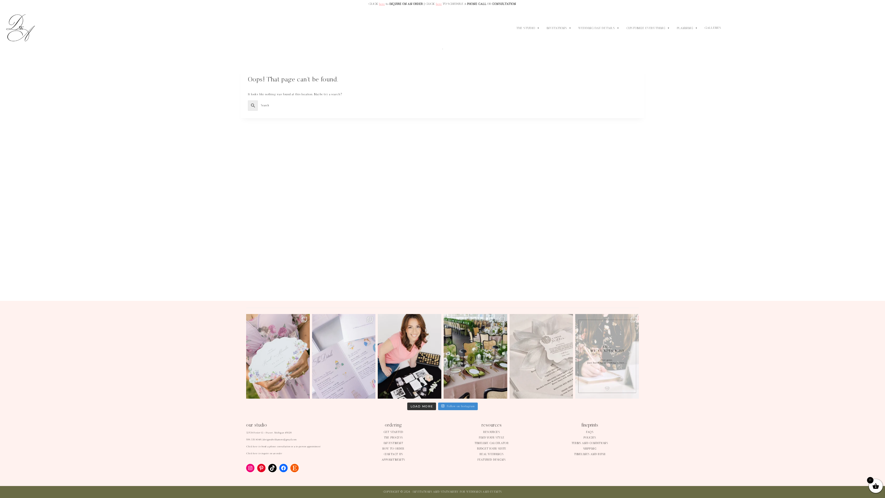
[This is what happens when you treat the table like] (475, 356)
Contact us (393, 454)
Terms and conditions (590, 443)
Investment (393, 443)
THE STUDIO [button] (525, 28)
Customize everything (645, 28)
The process (393, 437)
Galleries (713, 28)
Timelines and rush (590, 454)
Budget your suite (491, 449)
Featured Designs (492, 460)
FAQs (589, 432)
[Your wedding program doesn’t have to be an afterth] (278, 356)
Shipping (590, 449)
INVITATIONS (557, 28)
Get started (393, 432)
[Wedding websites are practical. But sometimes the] (344, 356)
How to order (393, 449)
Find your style (491, 437)
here (382, 4)
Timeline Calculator (492, 443)
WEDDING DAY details (596, 28)
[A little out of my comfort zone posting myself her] (409, 356)
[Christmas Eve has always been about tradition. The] (541, 356)
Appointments (393, 460)
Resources (491, 432)
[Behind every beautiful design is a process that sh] (607, 356)
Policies (590, 437)
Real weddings (492, 454)
